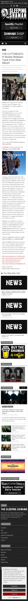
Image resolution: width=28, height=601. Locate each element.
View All (23, 387)
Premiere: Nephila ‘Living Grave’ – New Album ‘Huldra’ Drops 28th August (13, 411)
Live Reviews (4, 557)
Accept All (14, 594)
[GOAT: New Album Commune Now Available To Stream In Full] (14, 299)
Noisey (20, 69)
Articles (3, 555)
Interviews (3, 552)
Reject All (14, 590)
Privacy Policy (4, 537)
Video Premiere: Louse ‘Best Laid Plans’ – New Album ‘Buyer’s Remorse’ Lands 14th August (19, 437)
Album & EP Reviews (6, 550)
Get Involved (4, 532)
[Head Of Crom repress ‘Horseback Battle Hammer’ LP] (14, 321)
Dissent (3, 67)
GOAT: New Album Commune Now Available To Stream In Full (13, 314)
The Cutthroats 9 (14, 71)
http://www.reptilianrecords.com (11, 262)
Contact (3, 540)
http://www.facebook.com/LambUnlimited (13, 258)
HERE (9, 239)
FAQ (2, 530)
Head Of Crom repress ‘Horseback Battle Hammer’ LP (13, 335)
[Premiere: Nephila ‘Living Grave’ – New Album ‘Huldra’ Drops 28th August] (14, 391)
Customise (14, 586)
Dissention (8, 67)
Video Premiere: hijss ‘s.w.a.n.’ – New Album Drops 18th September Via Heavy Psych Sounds (19, 428)
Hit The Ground (14, 67)
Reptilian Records (6, 71)
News (4, 49)
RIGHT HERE (16, 149)
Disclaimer (3, 528)
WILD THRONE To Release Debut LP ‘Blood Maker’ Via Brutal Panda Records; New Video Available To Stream (13, 292)
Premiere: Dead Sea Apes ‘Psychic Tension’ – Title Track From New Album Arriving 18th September (19, 446)
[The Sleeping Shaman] (2, 43)
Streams (10, 406)
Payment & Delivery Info (7, 535)
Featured (5, 406)
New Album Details (11, 69)
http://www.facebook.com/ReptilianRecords (14, 263)
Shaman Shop (4, 562)
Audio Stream (22, 65)
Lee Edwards (14, 65)
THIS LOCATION (6, 144)
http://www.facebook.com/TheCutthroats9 (13, 256)
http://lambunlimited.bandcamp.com (11, 260)
